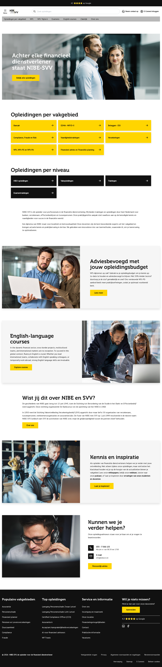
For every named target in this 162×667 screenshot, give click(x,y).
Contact (85, 627)
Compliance (7, 632)
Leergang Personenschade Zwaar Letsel (59, 606)
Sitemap (129, 661)
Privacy (104, 655)
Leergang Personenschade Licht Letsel (58, 612)
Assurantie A (47, 622)
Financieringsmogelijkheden (93, 622)
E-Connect (140, 661)
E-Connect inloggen (151, 11)
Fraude (5, 637)
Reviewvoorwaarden (152, 655)
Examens (55, 19)
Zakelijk (83, 19)
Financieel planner (9, 617)
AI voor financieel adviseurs (53, 632)
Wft (31, 19)
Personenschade (9, 612)
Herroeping (118, 661)
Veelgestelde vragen (89, 655)
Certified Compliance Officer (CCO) (56, 617)
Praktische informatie (91, 632)
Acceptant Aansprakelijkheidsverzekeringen (60, 627)
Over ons (95, 19)
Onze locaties (88, 617)
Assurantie (6, 606)
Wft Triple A (42, 19)
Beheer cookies (154, 661)
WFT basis (46, 637)
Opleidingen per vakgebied (15, 19)
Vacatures (86, 637)
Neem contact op (131, 11)
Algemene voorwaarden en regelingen (125, 655)
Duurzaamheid (8, 627)
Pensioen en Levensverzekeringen (16, 622)
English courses (69, 19)
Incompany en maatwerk (92, 612)
